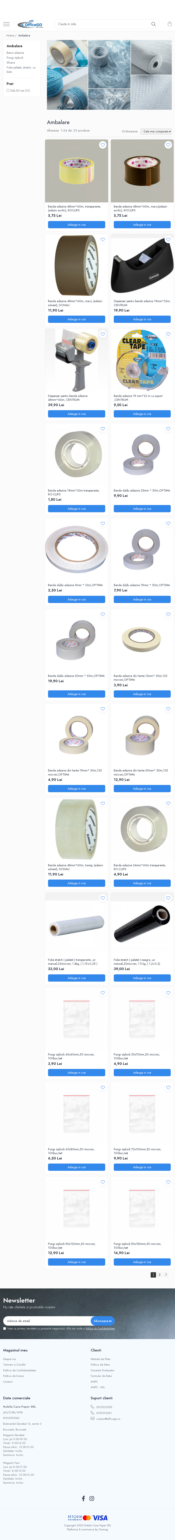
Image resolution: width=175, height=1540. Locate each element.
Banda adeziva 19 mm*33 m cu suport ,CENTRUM (138, 398)
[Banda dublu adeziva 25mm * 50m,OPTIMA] (142, 454)
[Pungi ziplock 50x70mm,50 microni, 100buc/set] (142, 1019)
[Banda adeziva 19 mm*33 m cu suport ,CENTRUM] (142, 360)
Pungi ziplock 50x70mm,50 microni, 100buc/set (137, 1056)
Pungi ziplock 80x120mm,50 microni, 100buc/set (72, 1246)
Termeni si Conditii (14, 1365)
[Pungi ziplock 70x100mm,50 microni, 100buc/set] (142, 1113)
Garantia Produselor (102, 1370)
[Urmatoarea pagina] (166, 1275)
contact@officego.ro (107, 1419)
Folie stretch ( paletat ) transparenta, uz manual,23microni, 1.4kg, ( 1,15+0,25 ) (72, 962)
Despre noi (9, 1359)
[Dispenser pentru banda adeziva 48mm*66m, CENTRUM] (76, 360)
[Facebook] (83, 1499)
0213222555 (103, 1407)
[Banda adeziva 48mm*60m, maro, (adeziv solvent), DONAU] (76, 265)
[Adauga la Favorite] (102, 145)
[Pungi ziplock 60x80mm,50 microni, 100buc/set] (76, 1113)
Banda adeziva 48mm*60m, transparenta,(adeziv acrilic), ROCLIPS (74, 208)
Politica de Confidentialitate (100, 1329)
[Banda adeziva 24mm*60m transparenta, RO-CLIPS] (142, 829)
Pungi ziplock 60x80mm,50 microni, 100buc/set (71, 1151)
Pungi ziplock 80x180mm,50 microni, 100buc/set (137, 1246)
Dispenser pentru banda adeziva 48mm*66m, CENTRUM (68, 398)
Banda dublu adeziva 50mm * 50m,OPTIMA (76, 676)
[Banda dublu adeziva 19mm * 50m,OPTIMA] (142, 549)
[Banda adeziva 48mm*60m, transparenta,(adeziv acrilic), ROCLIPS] (76, 171)
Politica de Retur (100, 1365)
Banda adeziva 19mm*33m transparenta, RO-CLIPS (73, 492)
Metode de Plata (100, 1359)
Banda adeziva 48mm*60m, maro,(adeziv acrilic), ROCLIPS (140, 208)
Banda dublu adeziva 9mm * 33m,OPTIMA (75, 585)
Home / (11, 35)
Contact (7, 1382)
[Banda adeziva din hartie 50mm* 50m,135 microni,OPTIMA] (142, 735)
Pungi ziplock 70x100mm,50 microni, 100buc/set (137, 1151)
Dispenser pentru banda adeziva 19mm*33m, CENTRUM (142, 303)
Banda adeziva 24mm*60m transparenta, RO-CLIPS (140, 867)
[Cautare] (154, 24)
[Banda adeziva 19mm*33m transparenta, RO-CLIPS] (76, 454)
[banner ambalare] (109, 75)
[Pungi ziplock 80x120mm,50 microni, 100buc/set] (76, 1208)
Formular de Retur (101, 1376)
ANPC (94, 1382)
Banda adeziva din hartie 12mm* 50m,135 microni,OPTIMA (140, 678)
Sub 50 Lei (17, 90)
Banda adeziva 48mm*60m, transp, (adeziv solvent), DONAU (75, 867)
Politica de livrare (13, 1376)
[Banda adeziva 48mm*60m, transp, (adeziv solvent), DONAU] (76, 829)
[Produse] (6, 24)
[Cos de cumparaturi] (169, 24)
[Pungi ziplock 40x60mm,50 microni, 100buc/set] (76, 1019)
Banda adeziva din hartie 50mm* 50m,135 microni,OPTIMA (141, 772)
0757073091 (103, 1413)
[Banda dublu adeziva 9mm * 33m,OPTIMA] (76, 549)
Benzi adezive (15, 53)
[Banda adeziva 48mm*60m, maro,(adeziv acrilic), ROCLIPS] (142, 171)
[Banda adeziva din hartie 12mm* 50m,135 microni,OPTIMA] (142, 640)
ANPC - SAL (98, 1387)
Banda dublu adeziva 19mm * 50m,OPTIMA (142, 585)
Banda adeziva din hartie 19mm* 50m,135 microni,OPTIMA (75, 772)
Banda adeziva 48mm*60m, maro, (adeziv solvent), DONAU (75, 303)
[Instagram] (91, 1499)
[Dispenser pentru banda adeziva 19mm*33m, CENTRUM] (142, 265)
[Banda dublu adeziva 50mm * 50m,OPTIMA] (76, 640)
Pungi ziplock (15, 58)
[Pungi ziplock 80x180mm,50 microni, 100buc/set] (142, 1208)
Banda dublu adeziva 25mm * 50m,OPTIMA (142, 490)
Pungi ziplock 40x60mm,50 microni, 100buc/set (71, 1056)
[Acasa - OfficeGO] (30, 24)
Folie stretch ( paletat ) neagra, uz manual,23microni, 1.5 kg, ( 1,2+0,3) (137, 962)
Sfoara (11, 62)
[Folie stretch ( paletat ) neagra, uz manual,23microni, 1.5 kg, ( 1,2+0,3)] (142, 924)
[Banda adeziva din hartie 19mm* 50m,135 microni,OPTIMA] (76, 735)
